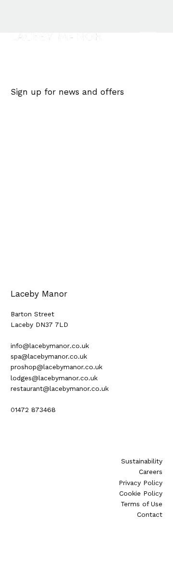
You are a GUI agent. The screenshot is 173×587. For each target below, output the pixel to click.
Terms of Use (141, 504)
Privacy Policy (140, 483)
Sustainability (141, 461)
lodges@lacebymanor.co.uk (54, 378)
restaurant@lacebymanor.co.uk (60, 388)
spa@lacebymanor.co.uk (49, 356)
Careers (150, 471)
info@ (20, 346)
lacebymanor (49, 346)
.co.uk (79, 346)
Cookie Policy (140, 493)
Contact (149, 514)
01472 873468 (33, 409)
